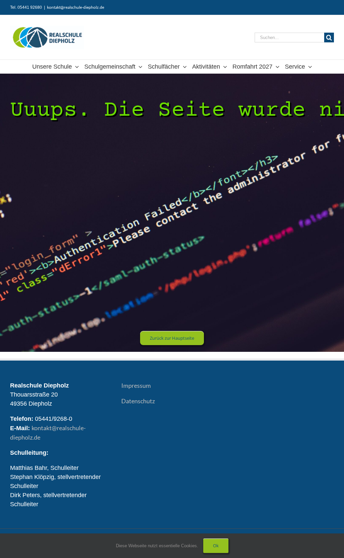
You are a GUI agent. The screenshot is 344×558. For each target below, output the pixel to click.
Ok (216, 546)
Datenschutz (138, 401)
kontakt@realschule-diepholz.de (75, 7)
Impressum (136, 385)
